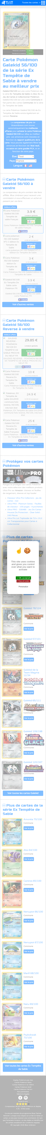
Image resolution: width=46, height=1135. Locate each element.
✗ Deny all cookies (23, 581)
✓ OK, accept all (23, 578)
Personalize (23, 587)
